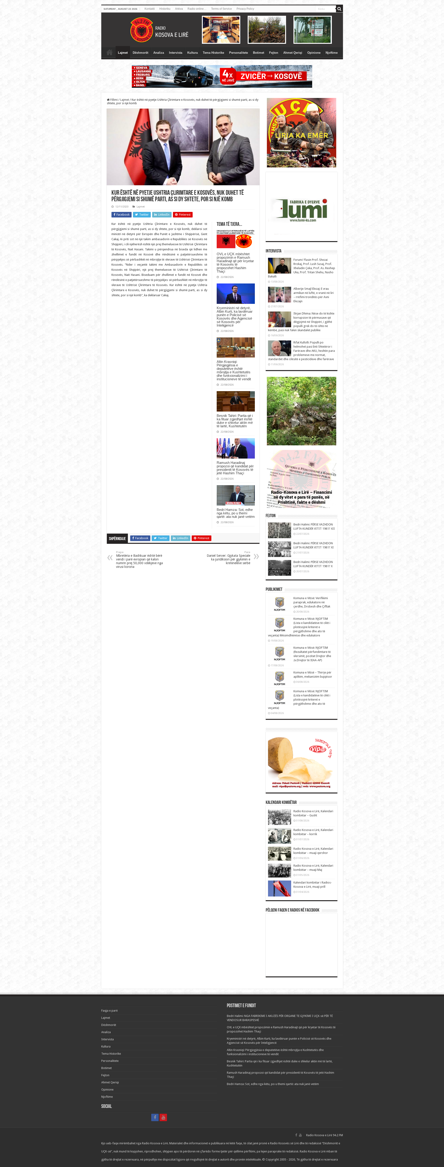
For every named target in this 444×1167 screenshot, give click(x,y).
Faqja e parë (110, 52)
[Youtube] (163, 1117)
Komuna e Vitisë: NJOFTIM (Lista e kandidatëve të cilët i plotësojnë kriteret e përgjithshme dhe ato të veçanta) (299, 699)
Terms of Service (221, 8)
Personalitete (238, 52)
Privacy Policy (245, 8)
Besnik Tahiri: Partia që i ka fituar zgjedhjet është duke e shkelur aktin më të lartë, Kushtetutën (235, 421)
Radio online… (197, 8)
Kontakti (150, 8)
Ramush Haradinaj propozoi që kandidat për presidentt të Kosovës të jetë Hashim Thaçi (235, 468)
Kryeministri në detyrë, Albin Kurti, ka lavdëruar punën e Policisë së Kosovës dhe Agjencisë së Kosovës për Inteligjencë (235, 316)
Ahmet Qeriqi (292, 52)
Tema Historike (213, 52)
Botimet (258, 52)
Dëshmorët (140, 52)
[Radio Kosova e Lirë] (222, 30)
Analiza (158, 52)
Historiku (164, 8)
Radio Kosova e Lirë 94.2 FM (324, 1135)
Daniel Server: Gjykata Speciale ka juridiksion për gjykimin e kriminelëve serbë (228, 558)
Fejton (273, 52)
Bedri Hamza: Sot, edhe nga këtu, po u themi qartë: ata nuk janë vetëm (236, 513)
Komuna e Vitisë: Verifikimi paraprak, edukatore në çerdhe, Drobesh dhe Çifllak (311, 602)
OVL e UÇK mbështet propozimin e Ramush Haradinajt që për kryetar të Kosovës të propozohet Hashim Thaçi (235, 262)
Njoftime (332, 52)
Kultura (192, 52)
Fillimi (114, 99)
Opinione (314, 52)
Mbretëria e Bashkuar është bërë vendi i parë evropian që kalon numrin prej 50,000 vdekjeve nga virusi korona (139, 560)
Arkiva (179, 8)
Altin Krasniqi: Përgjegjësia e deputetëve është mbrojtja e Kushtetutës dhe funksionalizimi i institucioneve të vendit (234, 370)
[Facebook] (155, 1117)
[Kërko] (339, 8)
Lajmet (123, 52)
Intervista (175, 52)
